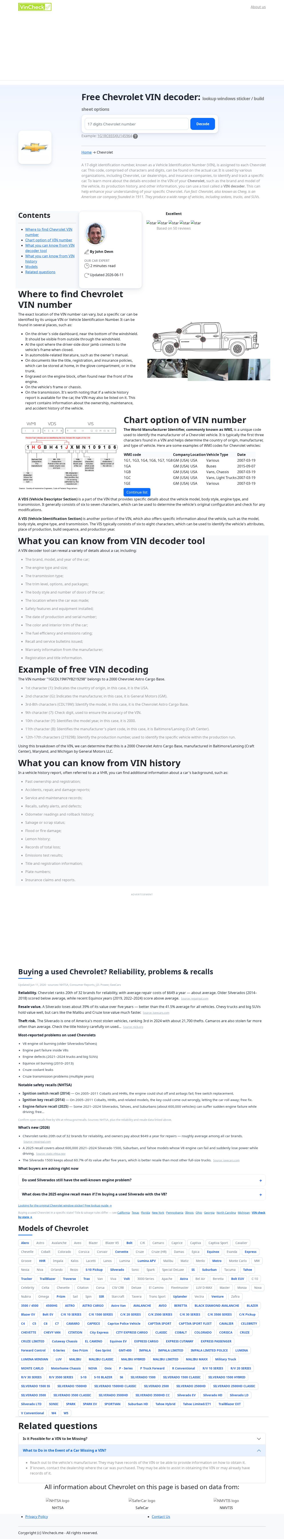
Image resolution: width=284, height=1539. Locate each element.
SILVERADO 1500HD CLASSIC (115, 1386)
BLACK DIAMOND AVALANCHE (217, 1305)
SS (193, 1270)
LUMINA (241, 1350)
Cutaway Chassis (64, 1341)
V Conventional (32, 1413)
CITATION (75, 1332)
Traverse (69, 1279)
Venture (217, 1296)
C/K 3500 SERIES (220, 1314)
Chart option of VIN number (48, 240)
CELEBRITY (249, 1323)
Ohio (199, 1213)
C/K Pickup (247, 1314)
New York (158, 1213)
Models (31, 266)
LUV (59, 1359)
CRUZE (245, 1332)
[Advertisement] (142, 47)
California (123, 1213)
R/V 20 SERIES (241, 1368)
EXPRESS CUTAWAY (179, 1341)
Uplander (180, 1296)
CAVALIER (226, 1323)
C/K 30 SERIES (190, 1314)
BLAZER (252, 1305)
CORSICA (225, 1332)
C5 (34, 1323)
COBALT (181, 1332)
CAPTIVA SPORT (159, 1323)
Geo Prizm (80, 1350)
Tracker (26, 1279)
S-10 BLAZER (103, 1377)
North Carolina (226, 1213)
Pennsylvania (174, 1213)
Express (250, 1252)
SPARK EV (90, 1404)
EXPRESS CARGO (146, 1341)
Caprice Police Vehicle (124, 1323)
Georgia (209, 1213)
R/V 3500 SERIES (61, 1377)
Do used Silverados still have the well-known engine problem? (77, 1180)
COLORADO (203, 1332)
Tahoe (247, 1270)
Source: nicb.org (133, 1027)
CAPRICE (93, 1323)
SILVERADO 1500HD (72, 1386)
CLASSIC (161, 1332)
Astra (184, 1279)
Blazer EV (28, 1314)
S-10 (84, 1377)
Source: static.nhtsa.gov (50, 1153)
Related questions (40, 272)
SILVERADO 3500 (33, 1395)
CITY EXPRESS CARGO (132, 1332)
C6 (45, 1323)
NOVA (92, 1368)
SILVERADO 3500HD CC (153, 1395)
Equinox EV (118, 1341)
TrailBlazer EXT (230, 1404)
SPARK (70, 1404)
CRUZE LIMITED (32, 1341)
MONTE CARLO (32, 1368)
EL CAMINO (93, 1341)
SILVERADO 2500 (156, 1386)
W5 (66, 1413)
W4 (53, 1413)
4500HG (51, 1305)
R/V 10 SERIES (213, 1368)
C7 (57, 1323)
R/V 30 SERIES (31, 1377)
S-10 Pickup (94, 1270)
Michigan (244, 1213)
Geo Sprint (103, 1350)
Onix (108, 1368)
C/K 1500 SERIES (101, 1314)
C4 (23, 1323)
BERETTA (180, 1305)
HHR (42, 1261)
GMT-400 (125, 1350)
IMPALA (145, 1350)
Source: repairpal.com (194, 998)
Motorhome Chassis (66, 1368)
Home (86, 152)
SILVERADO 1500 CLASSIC (182, 1377)
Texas (135, 1213)
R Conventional (183, 1368)
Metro (216, 1261)
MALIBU (75, 1359)
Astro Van (118, 1305)
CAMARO (73, 1323)
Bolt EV (48, 1314)
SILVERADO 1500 (143, 1377)
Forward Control (33, 1350)
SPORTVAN (112, 1404)
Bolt (129, 1243)
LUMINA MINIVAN (34, 1359)
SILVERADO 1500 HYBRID (226, 1377)
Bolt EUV (237, 1279)
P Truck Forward (152, 1368)
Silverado (117, 1270)
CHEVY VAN (52, 1332)
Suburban (209, 1270)
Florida (145, 1213)
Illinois (189, 1213)
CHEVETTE (28, 1332)
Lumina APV (147, 1261)
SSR (101, 1296)
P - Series (126, 1368)
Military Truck (225, 1359)
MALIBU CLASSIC (101, 1359)
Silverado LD (239, 1395)
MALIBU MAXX (197, 1359)
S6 (121, 1377)
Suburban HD (138, 1404)
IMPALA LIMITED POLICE (209, 1350)
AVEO (163, 1305)
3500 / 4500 (29, 1305)
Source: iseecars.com (156, 1012)
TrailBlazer (47, 1279)
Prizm (61, 1296)
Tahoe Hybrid (166, 1404)
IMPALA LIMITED (170, 1350)
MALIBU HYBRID (133, 1359)
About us (258, 6)
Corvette (121, 1252)
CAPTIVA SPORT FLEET (195, 1323)
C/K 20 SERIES (130, 1314)
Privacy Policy (36, 1516)
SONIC (54, 1404)
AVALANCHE (142, 1305)
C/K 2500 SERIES (160, 1314)
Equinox (213, 1252)
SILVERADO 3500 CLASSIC (72, 1395)
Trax (86, 1279)
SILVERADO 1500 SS (35, 1386)
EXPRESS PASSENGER (216, 1341)
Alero (25, 1243)
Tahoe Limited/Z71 (197, 1404)
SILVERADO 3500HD (113, 1395)
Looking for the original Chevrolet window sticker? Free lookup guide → (65, 1205)
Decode (202, 123)
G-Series (59, 1350)
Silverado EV (186, 1395)
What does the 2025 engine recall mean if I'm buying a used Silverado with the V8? (94, 1194)
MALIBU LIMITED (165, 1359)
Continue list (137, 492)
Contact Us (161, 1516)
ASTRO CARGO (93, 1305)
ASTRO (70, 1305)
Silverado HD (212, 1395)
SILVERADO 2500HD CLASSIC (234, 1386)
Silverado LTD (31, 1404)
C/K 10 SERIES (71, 1314)
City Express (99, 1332)
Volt (127, 1279)
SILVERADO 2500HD (191, 1386)
